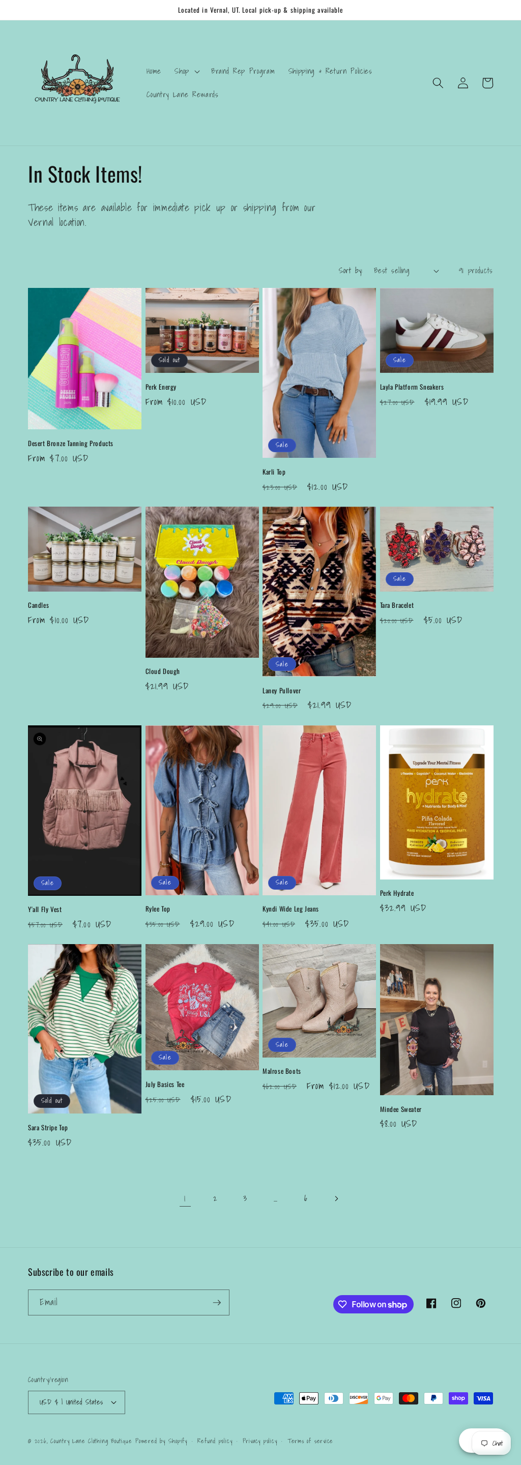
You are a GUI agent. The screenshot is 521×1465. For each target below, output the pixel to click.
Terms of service (310, 1441)
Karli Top (274, 471)
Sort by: (351, 270)
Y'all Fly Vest (45, 909)
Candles (38, 605)
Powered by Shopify (161, 1441)
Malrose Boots (282, 1071)
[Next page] (336, 1198)
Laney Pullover (282, 690)
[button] (186, 71)
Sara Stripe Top (48, 1127)
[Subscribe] (217, 1303)
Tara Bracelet (397, 605)
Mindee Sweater (401, 1109)
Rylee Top (158, 908)
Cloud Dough (163, 671)
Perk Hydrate (397, 893)
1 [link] (185, 1198)
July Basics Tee (165, 1084)
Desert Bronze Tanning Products (70, 443)
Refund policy (214, 1441)
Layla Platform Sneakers (412, 387)
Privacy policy (260, 1441)
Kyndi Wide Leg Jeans (291, 908)
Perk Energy (161, 387)
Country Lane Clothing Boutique (91, 1441)
